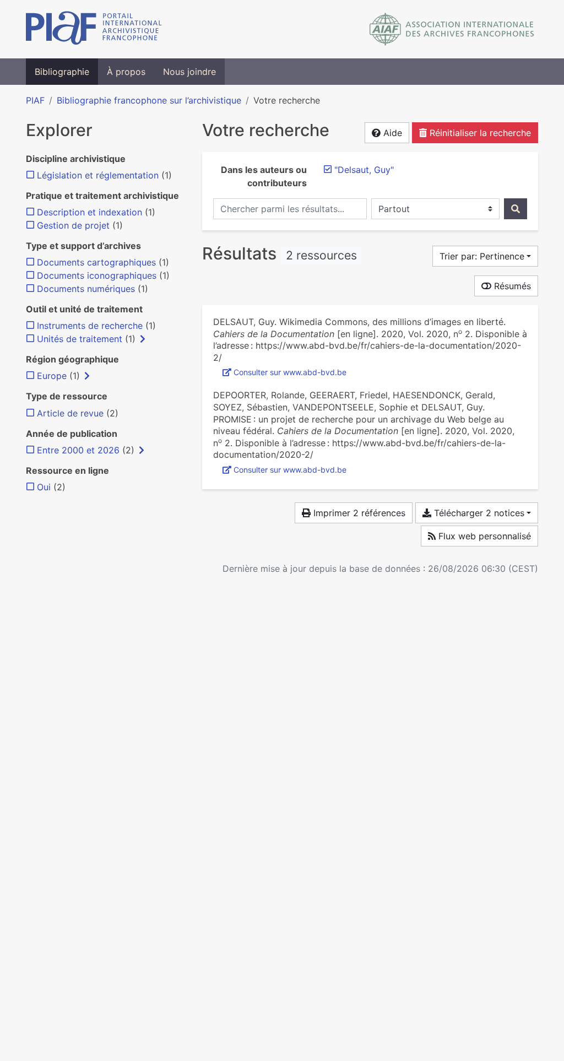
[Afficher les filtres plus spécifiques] (142, 338)
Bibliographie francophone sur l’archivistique (149, 100)
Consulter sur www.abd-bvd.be (290, 372)
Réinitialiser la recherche (479, 132)
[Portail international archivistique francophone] (94, 29)
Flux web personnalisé (483, 536)
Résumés (511, 285)
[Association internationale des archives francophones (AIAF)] (452, 29)
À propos (126, 71)
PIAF (35, 100)
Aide (391, 132)
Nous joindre (189, 71)
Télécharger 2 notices (477, 512)
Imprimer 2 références (358, 512)
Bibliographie (62, 71)
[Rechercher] (515, 208)
